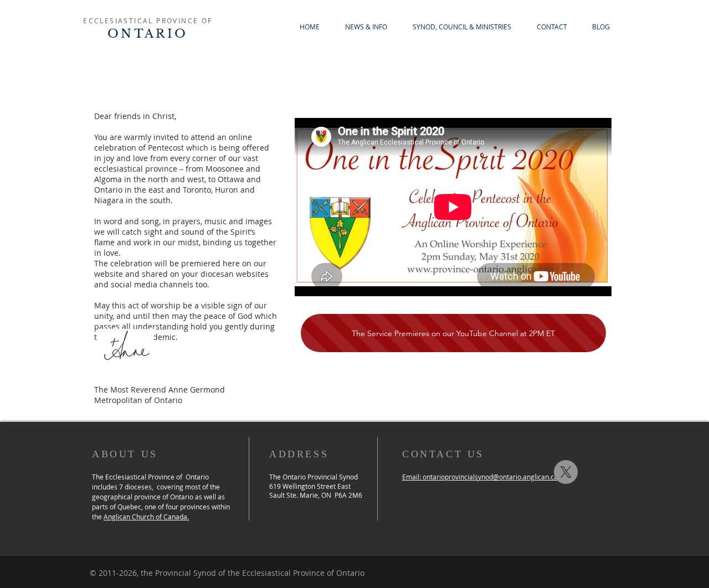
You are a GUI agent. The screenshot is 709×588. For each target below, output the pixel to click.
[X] (566, 472)
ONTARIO (147, 34)
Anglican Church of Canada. (146, 516)
